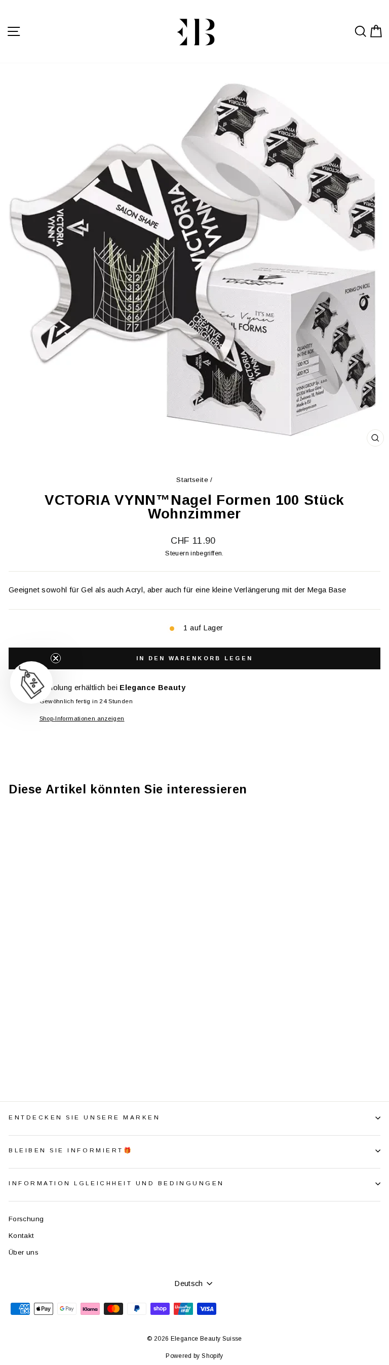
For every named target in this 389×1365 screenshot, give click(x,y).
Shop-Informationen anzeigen (82, 718)
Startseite (192, 480)
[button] (31, 682)
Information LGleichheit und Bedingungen (116, 1183)
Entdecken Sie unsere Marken (84, 1117)
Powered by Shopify (194, 1355)
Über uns (23, 1252)
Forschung (26, 1219)
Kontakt (21, 1235)
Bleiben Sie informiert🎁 (71, 1150)
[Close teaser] (56, 658)
